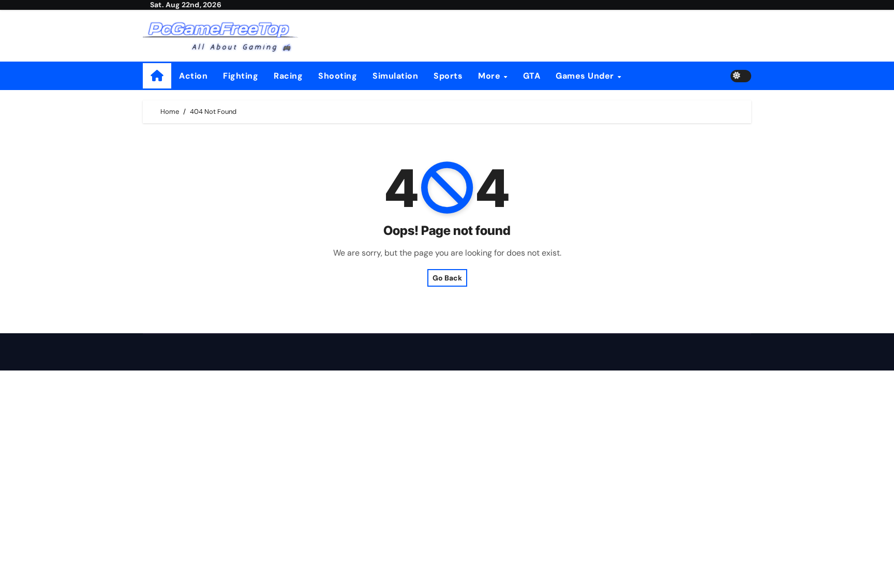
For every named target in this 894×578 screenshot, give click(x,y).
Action (193, 75)
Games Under (586, 75)
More (490, 75)
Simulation (395, 75)
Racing (288, 75)
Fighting (240, 75)
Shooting (337, 75)
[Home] (157, 75)
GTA (532, 75)
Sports (448, 75)
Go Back (447, 278)
